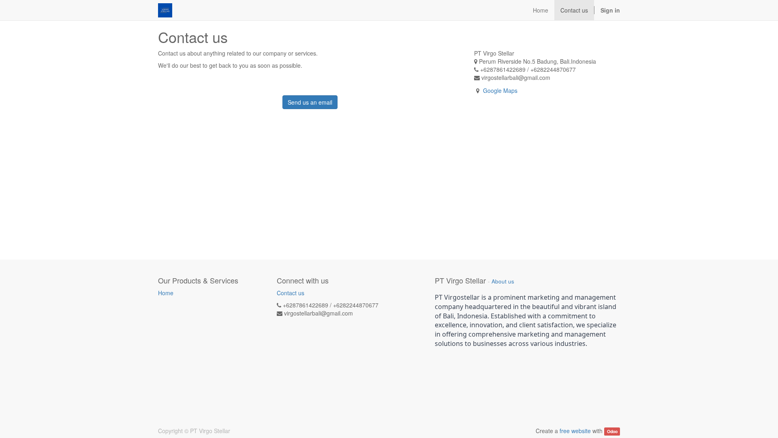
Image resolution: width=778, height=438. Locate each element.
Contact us (290, 293)
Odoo (612, 431)
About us (503, 281)
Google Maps (500, 90)
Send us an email (310, 102)
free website (575, 431)
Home (165, 293)
